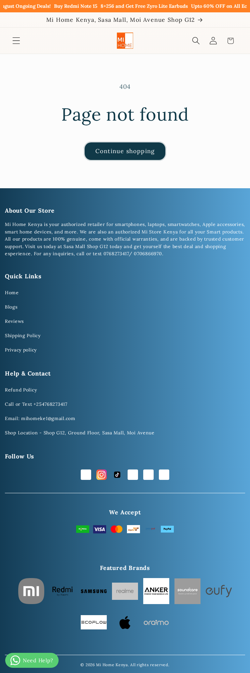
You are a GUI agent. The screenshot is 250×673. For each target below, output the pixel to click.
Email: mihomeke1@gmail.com (40, 418)
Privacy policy (21, 350)
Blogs (11, 307)
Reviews (14, 321)
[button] (16, 40)
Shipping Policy (23, 335)
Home (12, 293)
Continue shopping (125, 151)
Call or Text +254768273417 (36, 404)
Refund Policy (21, 390)
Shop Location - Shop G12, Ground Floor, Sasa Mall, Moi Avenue (80, 433)
